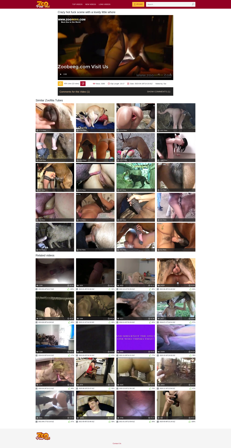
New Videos (90, 4)
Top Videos (77, 4)
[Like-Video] (60, 83)
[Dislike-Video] (83, 83)
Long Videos (104, 4)
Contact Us (117, 443)
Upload (139, 4)
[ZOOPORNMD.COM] (43, 4)
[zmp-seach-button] (193, 4)
